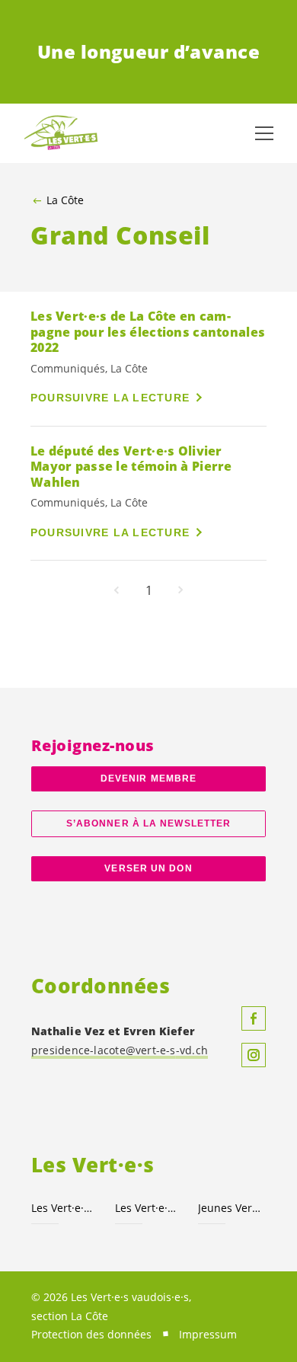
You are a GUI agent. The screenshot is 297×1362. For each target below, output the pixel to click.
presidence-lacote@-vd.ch (119, 1050)
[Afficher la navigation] (264, 133)
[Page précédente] (116, 590)
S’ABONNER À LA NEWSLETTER (148, 823)
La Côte (65, 200)
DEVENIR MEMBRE (148, 778)
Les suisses (147, 1208)
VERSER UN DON (148, 868)
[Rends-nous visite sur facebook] (253, 1018)
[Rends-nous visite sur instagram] (253, 1055)
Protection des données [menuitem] (91, 1334)
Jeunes (230, 1208)
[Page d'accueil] (61, 133)
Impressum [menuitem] (208, 1334)
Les (64, 1208)
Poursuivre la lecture (110, 398)
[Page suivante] (180, 590)
